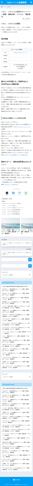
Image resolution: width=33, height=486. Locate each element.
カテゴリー (5, 272)
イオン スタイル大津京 (9, 205)
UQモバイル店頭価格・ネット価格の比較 (16, 155)
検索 (30, 259)
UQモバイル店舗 (15, 203)
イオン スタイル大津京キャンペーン (12, 207)
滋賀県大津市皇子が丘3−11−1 (20, 52)
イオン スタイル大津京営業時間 (11, 209)
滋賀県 (10, 198)
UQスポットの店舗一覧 (11, 184)
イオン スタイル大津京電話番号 (11, 214)
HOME (17, 480)
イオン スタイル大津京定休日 (11, 212)
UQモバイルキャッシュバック (22, 126)
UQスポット (6, 203)
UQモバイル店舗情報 (17, 2)
